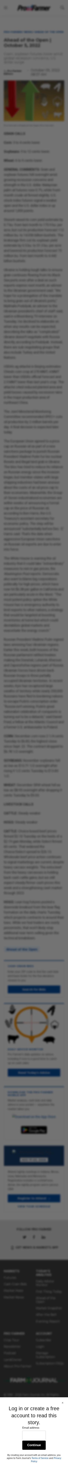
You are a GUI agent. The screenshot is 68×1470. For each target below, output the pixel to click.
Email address (30, 1427)
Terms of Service (40, 1458)
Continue (34, 1445)
